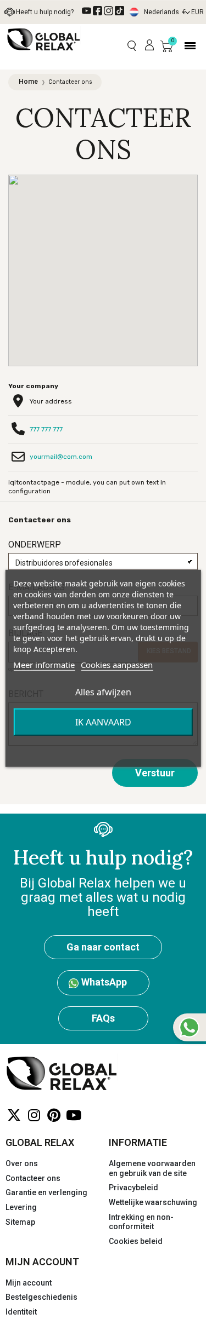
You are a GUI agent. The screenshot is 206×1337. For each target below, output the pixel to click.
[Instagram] (33, 1115)
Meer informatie (44, 664)
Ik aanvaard (103, 722)
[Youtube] (73, 1115)
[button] (131, 46)
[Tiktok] (119, 10)
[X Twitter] (14, 1115)
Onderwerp (34, 544)
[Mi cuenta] (149, 45)
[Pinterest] (53, 1115)
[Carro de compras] (167, 46)
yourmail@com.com (61, 456)
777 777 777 (46, 429)
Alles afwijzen (103, 692)
